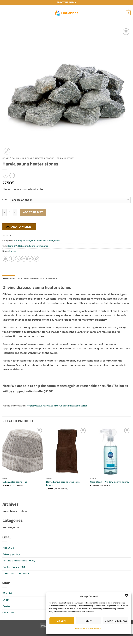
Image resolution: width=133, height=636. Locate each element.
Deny (88, 621)
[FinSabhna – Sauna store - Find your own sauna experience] (66, 13)
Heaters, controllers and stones (54, 158)
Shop (5, 600)
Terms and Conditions (16, 573)
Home (5, 158)
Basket (6, 606)
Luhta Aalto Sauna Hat (14, 481)
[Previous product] (12, 175)
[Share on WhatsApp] (5, 259)
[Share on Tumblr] (30, 259)
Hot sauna (23, 245)
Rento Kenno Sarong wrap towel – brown (64, 483)
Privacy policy (94, 628)
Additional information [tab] (31, 278)
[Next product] (5, 175)
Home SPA (12, 245)
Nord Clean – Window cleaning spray (109, 481)
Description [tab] (8, 278)
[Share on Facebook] (12, 259)
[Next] (130, 461)
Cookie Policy (81, 628)
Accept (61, 621)
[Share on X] (18, 259)
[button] (126, 596)
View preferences (116, 621)
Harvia (12, 251)
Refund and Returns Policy (18, 561)
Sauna (15, 158)
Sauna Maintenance (38, 245)
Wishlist (7, 593)
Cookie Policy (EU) (13, 567)
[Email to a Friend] (24, 259)
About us (8, 548)
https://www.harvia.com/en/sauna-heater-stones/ (58, 406)
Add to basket (33, 212)
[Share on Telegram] (36, 259)
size (4, 199)
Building (27, 158)
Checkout (8, 612)
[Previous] (2, 461)
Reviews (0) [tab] (52, 278)
